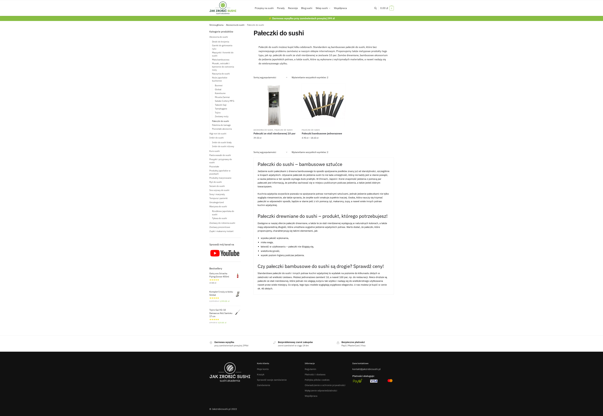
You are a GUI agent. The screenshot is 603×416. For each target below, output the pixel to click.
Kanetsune (220, 93)
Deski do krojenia (220, 41)
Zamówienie (263, 385)
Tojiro (218, 112)
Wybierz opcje (323, 144)
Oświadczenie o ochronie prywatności (325, 385)
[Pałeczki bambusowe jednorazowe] (323, 105)
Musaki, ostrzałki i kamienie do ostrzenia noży (223, 66)
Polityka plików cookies (317, 379)
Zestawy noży (221, 116)
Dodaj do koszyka (275, 144)
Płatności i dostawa (315, 374)
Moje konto (263, 369)
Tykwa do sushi (219, 218)
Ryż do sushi (215, 182)
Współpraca (311, 395)
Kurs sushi (214, 151)
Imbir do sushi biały (222, 142)
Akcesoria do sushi (235, 24)
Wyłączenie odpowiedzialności (321, 390)
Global (218, 89)
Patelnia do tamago (221, 125)
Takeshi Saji (221, 104)
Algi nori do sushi (217, 133)
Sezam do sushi (217, 186)
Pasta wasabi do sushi (220, 155)
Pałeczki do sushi (283, 130)
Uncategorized (216, 202)
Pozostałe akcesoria (222, 128)
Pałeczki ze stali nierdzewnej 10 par (274, 133)
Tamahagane (221, 108)
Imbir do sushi (216, 137)
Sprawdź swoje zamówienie (272, 379)
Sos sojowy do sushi (219, 190)
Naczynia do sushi (221, 73)
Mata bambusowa (220, 59)
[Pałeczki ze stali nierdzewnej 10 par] (275, 105)
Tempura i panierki (218, 198)
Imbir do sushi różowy (223, 146)
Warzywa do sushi (218, 206)
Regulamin (310, 369)
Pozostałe (214, 166)
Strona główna (216, 24)
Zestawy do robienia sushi (222, 223)
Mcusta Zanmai (222, 97)
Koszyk (260, 374)
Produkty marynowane (220, 177)
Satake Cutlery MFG (224, 101)
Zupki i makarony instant (221, 231)
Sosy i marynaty (217, 194)
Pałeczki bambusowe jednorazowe (322, 133)
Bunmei (219, 85)
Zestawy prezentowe (219, 227)
